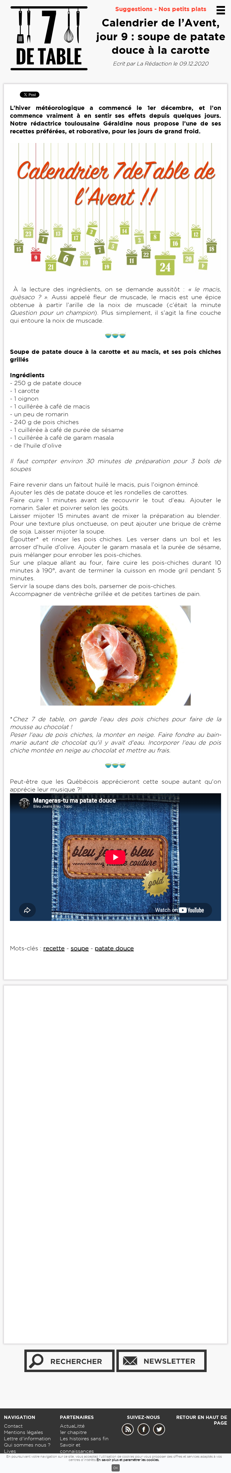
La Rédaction (154, 63)
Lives (10, 1451)
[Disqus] (115, 1082)
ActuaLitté (72, 1426)
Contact (13, 1426)
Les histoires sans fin (84, 1438)
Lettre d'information (27, 1438)
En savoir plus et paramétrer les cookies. (128, 1460)
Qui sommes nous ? (27, 1444)
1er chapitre (73, 1432)
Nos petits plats (182, 8)
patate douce (114, 948)
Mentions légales (23, 1432)
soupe (80, 948)
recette (54, 948)
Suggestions (133, 8)
